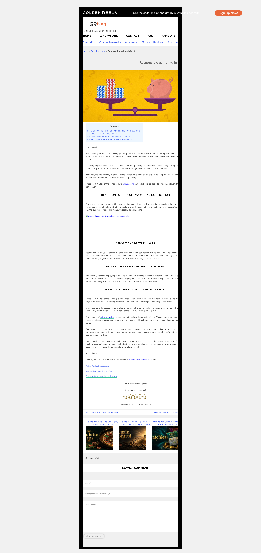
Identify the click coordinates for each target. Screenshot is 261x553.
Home (87, 35)
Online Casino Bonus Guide (97, 366)
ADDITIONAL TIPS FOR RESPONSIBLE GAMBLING (110, 139)
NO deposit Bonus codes (110, 42)
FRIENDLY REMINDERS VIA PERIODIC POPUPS (108, 136)
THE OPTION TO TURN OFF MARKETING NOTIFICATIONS (113, 131)
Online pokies (89, 42)
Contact (132, 35)
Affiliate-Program (176, 35)
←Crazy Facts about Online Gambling (102, 412)
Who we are (109, 35)
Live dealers (158, 42)
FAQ (150, 35)
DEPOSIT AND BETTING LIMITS (102, 133)
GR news (146, 42)
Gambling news (131, 42)
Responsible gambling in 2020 (99, 371)
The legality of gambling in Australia (101, 376)
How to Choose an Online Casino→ (169, 412)
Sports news (173, 42)
